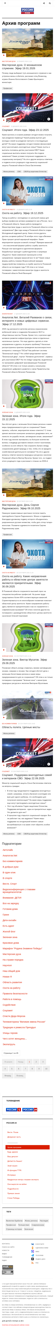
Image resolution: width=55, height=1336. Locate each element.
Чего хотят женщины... (15, 1038)
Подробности (13, 1189)
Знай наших (12, 1166)
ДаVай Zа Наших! (14, 1161)
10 (46, 1069)
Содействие (9, 1005)
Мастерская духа (12, 954)
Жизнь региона (8, 171)
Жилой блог (9, 931)
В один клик (9, 872)
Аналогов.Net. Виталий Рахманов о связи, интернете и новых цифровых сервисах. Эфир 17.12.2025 (27, 321)
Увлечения (28, 1229)
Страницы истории (14, 1229)
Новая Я (7, 976)
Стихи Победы (13, 1198)
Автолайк (8, 850)
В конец (20, 1076)
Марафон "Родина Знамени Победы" (22, 948)
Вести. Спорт (10, 884)
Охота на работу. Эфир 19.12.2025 (22, 213)
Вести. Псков (12, 1132)
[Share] (44, 3)
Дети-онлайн (9, 920)
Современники (38, 1225)
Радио (4, 1260)
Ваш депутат (12, 1156)
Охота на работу (11, 988)
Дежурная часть (14, 1137)
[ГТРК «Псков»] (27, 11)
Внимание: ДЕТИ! (12, 897)
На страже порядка (13, 959)
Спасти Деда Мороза (14, 1016)
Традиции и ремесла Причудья (19, 1027)
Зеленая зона (10, 937)
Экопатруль (9, 1044)
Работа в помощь (12, 999)
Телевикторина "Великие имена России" (24, 1022)
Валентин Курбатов (14, 1221)
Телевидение (7, 1257)
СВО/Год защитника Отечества (35, 171)
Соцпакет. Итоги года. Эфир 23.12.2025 (25, 130)
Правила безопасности (15, 993)
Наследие (44, 1221)
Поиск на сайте (8, 1247)
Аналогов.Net (10, 855)
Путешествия (23, 1225)
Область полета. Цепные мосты (21, 727)
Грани (6, 914)
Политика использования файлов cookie (15, 1325)
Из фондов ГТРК (14, 1170)
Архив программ (14, 1147)
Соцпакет (8, 1010)
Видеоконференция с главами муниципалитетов (19, 890)
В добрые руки (10, 867)
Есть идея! (8, 926)
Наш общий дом (11, 971)
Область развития (12, 982)
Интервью (11, 1175)
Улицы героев (10, 1033)
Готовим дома (10, 909)
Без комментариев (13, 861)
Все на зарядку (11, 903)
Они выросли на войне (17, 1184)
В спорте (7, 878)
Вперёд (8, 1076)
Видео (4, 1254)
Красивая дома (11, 943)
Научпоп (7, 965)
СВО (19, 171)
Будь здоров (12, 1152)
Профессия (7, 88)
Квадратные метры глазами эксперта (23, 1180)
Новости (5, 1250)
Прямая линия (13, 1193)
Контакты (6, 1244)
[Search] (50, 3)
